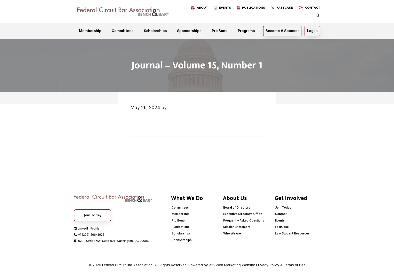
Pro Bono (178, 220)
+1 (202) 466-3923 (91, 235)
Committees (180, 207)
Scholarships (181, 233)
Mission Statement (236, 227)
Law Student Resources (292, 233)
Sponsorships (182, 240)
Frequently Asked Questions (243, 220)
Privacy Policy (267, 265)
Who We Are (232, 233)
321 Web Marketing (225, 265)
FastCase (282, 227)
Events (280, 220)
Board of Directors (236, 207)
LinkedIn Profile (89, 228)
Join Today (283, 207)
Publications (181, 227)
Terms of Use (295, 265)
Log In (312, 31)
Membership (181, 214)
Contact (281, 214)
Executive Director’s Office (242, 214)
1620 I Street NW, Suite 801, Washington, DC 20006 (113, 241)
